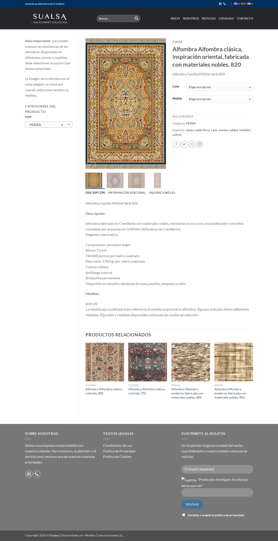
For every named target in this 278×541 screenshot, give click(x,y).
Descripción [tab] (95, 192)
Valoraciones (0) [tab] (162, 192)
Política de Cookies (117, 456)
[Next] (159, 103)
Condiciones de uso (117, 445)
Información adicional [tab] (127, 192)
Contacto (245, 18)
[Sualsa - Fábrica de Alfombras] (57, 18)
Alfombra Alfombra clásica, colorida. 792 (146, 391)
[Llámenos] (224, 3)
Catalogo (226, 18)
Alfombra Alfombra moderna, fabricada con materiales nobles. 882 (187, 393)
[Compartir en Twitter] (184, 144)
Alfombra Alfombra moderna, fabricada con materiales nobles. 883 (230, 393)
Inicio (175, 18)
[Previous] (92, 103)
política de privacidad (229, 515)
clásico (190, 130)
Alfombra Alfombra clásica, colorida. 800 (103, 391)
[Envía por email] (192, 144)
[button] (91, 164)
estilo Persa (202, 130)
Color (175, 86)
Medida (177, 98)
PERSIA (177, 42)
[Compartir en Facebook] (176, 144)
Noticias (209, 18)
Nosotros (191, 18)
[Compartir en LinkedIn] (200, 144)
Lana (214, 130)
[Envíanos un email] (220, 3)
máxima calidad (228, 130)
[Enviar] (136, 18)
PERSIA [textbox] (46, 125)
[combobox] (48, 124)
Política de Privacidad (119, 451)
